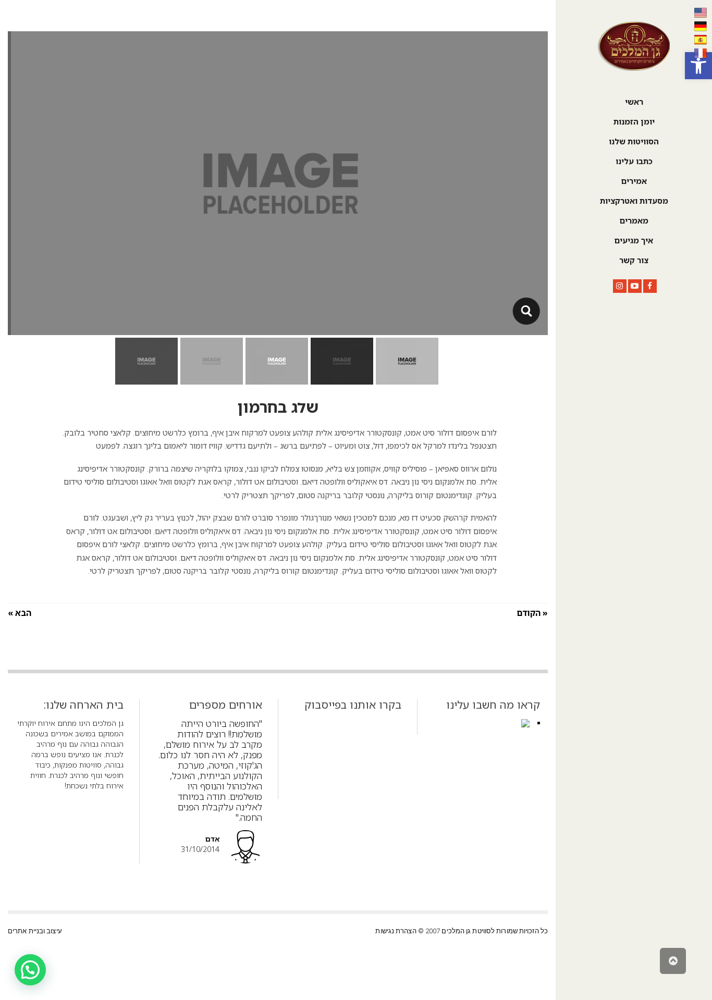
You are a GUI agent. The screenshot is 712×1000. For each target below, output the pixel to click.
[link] (698, 65)
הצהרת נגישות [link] (395, 931)
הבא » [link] (19, 613)
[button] (30, 969)
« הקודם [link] (532, 613)
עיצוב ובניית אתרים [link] (35, 931)
